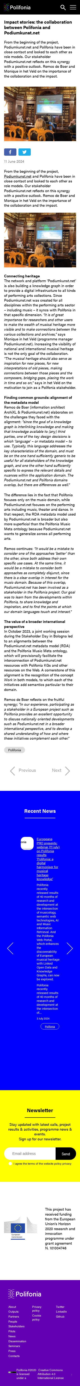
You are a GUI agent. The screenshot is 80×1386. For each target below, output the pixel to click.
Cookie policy (36, 1317)
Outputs (13, 1311)
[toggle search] (63, 7)
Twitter (60, 1307)
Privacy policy (36, 1309)
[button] (10, 948)
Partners (13, 1316)
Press (12, 1351)
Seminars (14, 1346)
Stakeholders (16, 1326)
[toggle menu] (73, 7)
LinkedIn (61, 1311)
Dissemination (17, 1341)
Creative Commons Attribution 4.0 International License (51, 1374)
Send (66, 1153)
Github (60, 1316)
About (12, 1307)
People (12, 1321)
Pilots (11, 1331)
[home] (17, 7)
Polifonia (14, 750)
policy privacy (62, 1163)
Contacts (14, 1356)
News (12, 1336)
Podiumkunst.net (17, 176)
